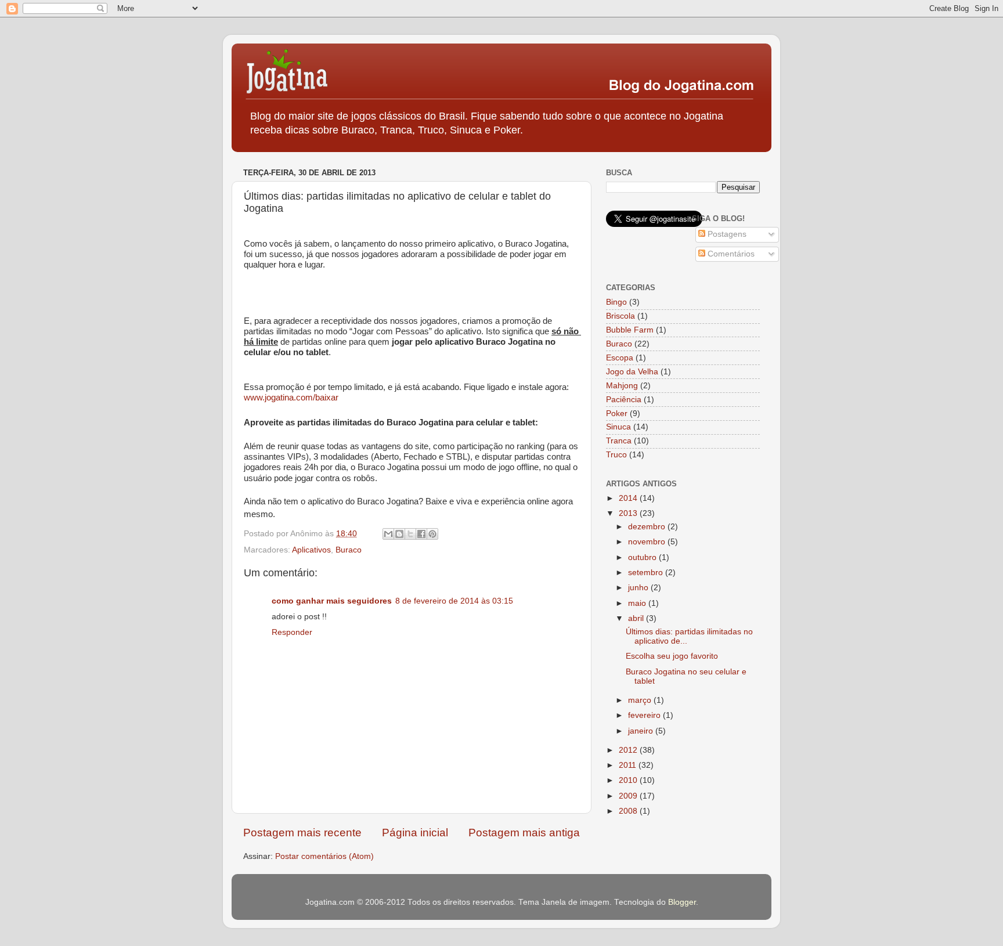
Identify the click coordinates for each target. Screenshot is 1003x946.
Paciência (623, 399)
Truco (616, 454)
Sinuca (618, 427)
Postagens (725, 234)
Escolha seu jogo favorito (672, 656)
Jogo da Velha (632, 371)
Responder (292, 632)
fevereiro (645, 715)
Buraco (348, 550)
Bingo (616, 302)
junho (639, 587)
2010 (629, 780)
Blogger (682, 902)
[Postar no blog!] (399, 534)
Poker (616, 413)
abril (637, 618)
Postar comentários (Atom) (324, 856)
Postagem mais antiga (524, 832)
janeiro (641, 731)
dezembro (648, 526)
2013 (629, 513)
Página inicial (415, 832)
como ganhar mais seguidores (332, 601)
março (641, 700)
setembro (646, 572)
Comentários (730, 254)
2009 (629, 796)
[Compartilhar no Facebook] (421, 534)
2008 (629, 811)
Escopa (619, 357)
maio (638, 603)
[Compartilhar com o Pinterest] (432, 534)
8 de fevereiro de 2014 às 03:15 (454, 601)
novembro (648, 541)
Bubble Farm (630, 330)
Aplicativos (311, 550)
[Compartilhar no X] (410, 534)
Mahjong (622, 385)
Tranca (619, 440)
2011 (628, 765)
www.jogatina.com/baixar (291, 397)
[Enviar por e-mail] (388, 534)
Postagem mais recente (302, 832)
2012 (629, 750)
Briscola (620, 316)
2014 (629, 498)
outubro (643, 557)
